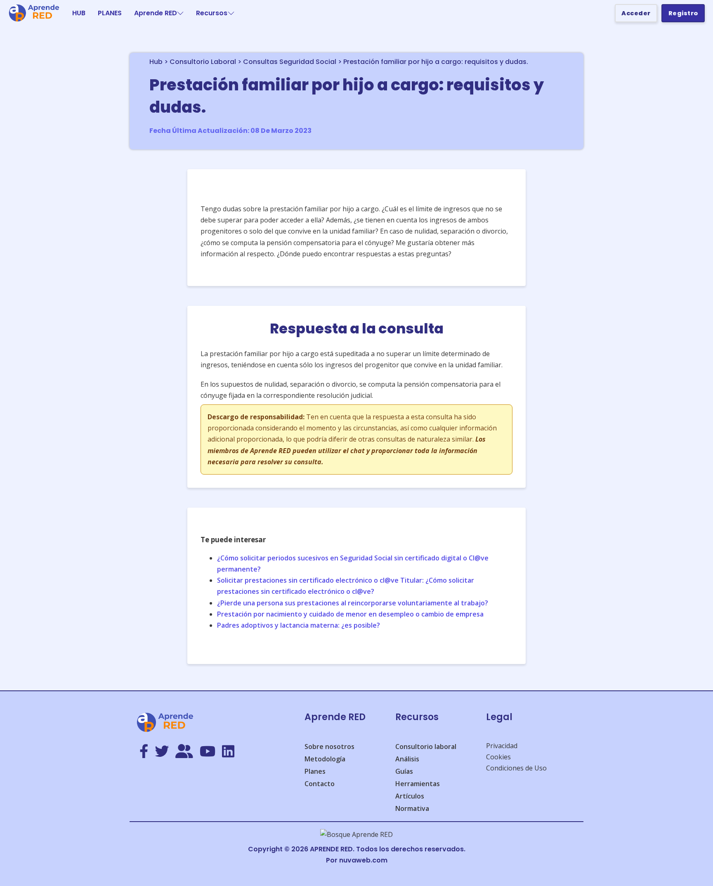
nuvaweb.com (363, 860)
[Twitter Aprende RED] (161, 752)
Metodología (325, 758)
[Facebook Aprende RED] (143, 752)
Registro (683, 13)
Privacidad (501, 745)
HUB (78, 13)
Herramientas (417, 783)
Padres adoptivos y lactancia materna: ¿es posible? (298, 625)
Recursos (211, 13)
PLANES (110, 13)
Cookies (498, 756)
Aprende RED (155, 13)
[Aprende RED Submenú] (180, 13)
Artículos (409, 796)
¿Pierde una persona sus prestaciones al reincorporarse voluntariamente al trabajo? (352, 602)
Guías (404, 771)
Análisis (407, 758)
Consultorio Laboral (203, 61)
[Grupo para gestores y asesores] (184, 752)
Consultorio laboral (425, 746)
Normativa (412, 808)
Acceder (636, 13)
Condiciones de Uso (516, 768)
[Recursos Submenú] (231, 13)
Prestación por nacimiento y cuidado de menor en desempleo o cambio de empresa (350, 614)
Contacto (320, 783)
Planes (315, 771)
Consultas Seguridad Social (289, 61)
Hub (156, 61)
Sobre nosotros (329, 746)
